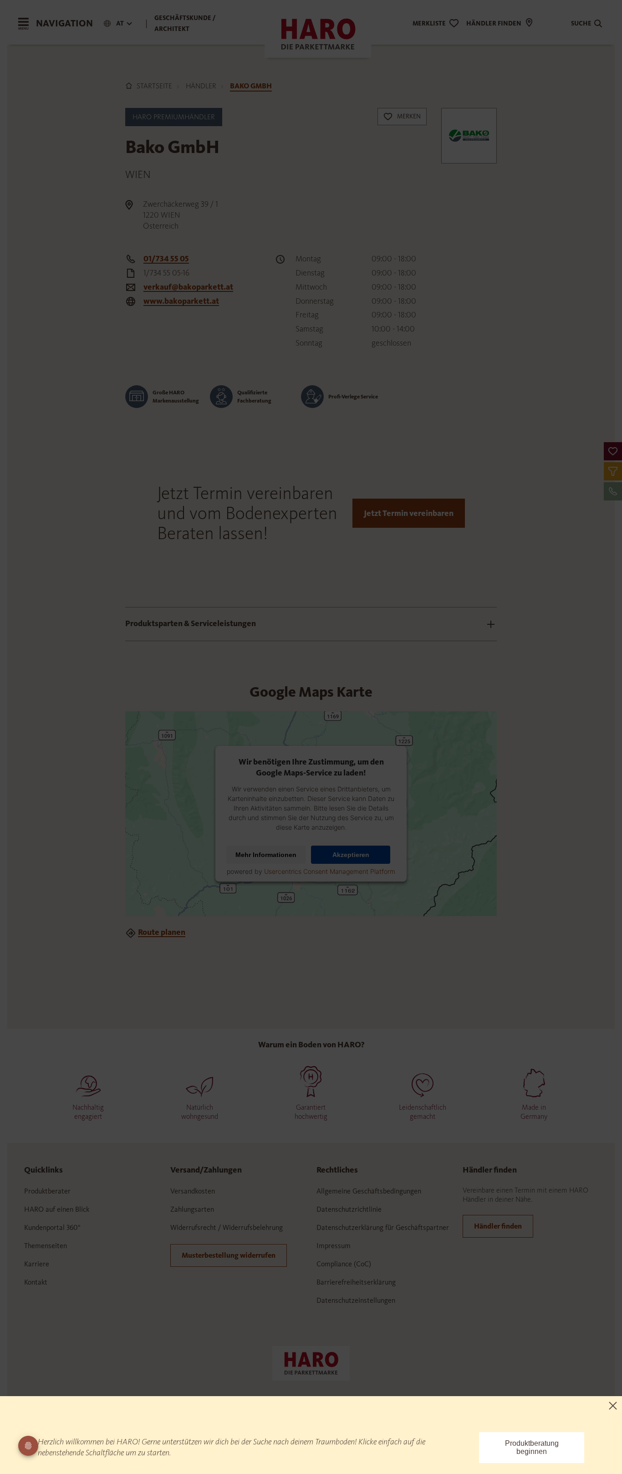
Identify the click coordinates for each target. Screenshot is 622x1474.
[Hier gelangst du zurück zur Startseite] (311, 1362)
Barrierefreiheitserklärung (356, 1282)
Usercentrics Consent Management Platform (329, 871)
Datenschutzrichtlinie (349, 1209)
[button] (613, 451)
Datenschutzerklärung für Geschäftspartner (382, 1227)
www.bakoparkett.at (181, 301)
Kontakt (35, 1282)
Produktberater (47, 1191)
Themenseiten (45, 1245)
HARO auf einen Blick (56, 1209)
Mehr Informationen (265, 854)
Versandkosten (192, 1191)
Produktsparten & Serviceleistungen (190, 623)
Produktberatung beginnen (532, 1447)
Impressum (333, 1245)
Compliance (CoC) (343, 1264)
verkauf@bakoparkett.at (188, 287)
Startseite (154, 86)
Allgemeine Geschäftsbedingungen (368, 1191)
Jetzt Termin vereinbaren (409, 513)
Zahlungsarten (192, 1209)
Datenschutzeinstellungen (355, 1300)
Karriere (36, 1264)
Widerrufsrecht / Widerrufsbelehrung (226, 1227)
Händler (201, 86)
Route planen (161, 932)
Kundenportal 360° (52, 1227)
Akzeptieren (350, 854)
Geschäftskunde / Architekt (185, 23)
